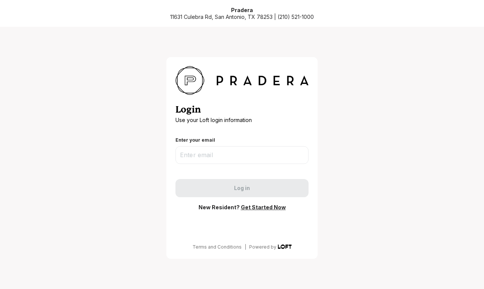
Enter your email (195, 140)
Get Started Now (263, 207)
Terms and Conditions (217, 247)
